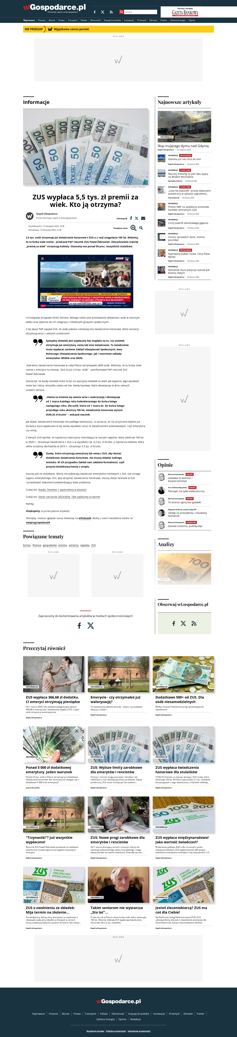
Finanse (41, 20)
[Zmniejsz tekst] (141, 228)
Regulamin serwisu (95, 1031)
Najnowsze (29, 20)
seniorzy (73, 545)
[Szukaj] (121, 12)
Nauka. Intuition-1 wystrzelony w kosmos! (62, 489)
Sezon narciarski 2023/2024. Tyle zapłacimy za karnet (69, 496)
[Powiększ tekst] (133, 228)
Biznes (52, 20)
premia (62, 545)
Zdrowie (153, 20)
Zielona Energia (177, 20)
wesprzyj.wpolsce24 (38, 522)
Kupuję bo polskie (112, 20)
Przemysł (141, 20)
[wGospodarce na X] (102, 11)
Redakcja (135, 1019)
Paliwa (84, 20)
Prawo (61, 20)
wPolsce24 (84, 518)
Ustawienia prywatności (139, 1031)
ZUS (93, 545)
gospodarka (50, 545)
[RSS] (111, 11)
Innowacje (129, 20)
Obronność (95, 20)
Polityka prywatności (116, 1031)
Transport (72, 20)
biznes (27, 545)
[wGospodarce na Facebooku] (94, 11)
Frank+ (163, 20)
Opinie (192, 20)
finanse (37, 545)
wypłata (84, 545)
